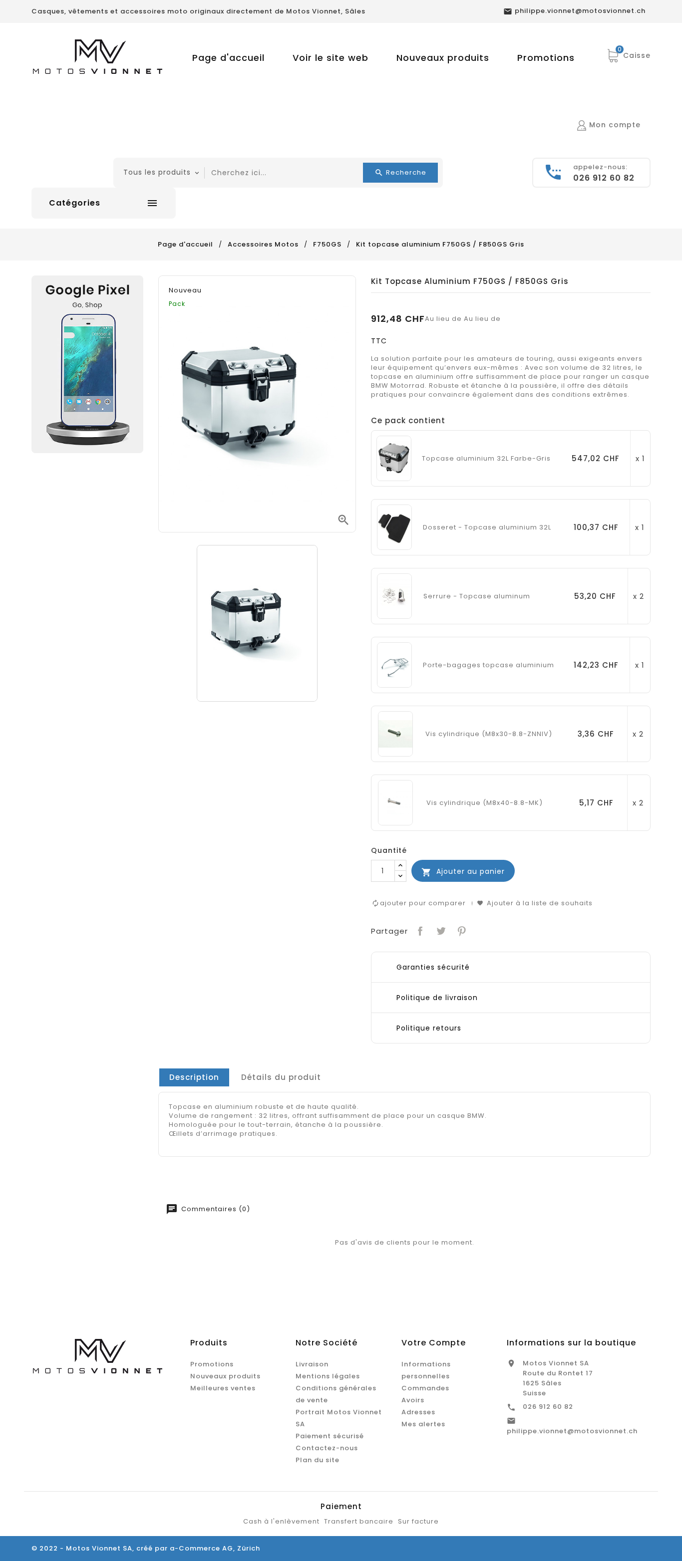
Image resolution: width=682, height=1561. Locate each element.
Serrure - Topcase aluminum (476, 596)
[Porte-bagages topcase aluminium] (394, 664)
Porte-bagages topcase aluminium (488, 665)
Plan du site (318, 1460)
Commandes (425, 1388)
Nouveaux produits (442, 57)
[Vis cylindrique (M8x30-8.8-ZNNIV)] (395, 733)
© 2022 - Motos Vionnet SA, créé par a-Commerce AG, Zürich (145, 1548)
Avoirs (412, 1400)
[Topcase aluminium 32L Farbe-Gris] (393, 458)
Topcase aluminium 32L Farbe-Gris (486, 458)
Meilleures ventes (223, 1388)
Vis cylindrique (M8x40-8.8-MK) (484, 802)
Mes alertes (423, 1424)
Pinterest (460, 930)
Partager (419, 930)
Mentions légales (328, 1376)
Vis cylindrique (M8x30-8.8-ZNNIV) (488, 734)
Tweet (440, 930)
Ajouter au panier (463, 871)
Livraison (312, 1364)
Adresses (418, 1412)
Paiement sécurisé (330, 1436)
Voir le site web (330, 57)
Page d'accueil (228, 57)
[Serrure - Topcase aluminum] (394, 595)
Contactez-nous (327, 1448)
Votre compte (433, 1342)
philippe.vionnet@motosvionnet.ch (572, 1431)
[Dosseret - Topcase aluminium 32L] (394, 526)
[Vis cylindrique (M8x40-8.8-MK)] (395, 802)
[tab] (194, 1077)
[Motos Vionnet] (87, 364)
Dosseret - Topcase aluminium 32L (487, 527)
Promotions (546, 57)
